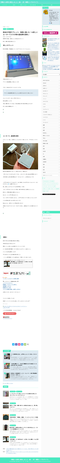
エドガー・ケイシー (46, 183)
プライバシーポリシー (47, 218)
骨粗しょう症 (45, 191)
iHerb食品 (52, 181)
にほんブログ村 (6, 307)
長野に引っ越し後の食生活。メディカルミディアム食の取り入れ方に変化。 (53, 49)
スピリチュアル (54, 183)
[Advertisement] (20, 16)
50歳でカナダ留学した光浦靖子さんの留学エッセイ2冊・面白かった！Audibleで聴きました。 (54, 53)
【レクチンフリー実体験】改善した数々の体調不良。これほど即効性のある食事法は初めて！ (53, 44)
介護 (54, 186)
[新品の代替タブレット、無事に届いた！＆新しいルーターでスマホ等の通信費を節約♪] (22, 344)
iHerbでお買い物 (33, 4)
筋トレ (53, 188)
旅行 (42, 4)
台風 (49, 188)
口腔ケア (44, 188)
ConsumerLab (45, 181)
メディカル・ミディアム (47, 186)
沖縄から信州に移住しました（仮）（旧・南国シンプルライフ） (20, 2)
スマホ (5, 383)
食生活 (14, 4)
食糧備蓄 (57, 188)
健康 (51, 4)
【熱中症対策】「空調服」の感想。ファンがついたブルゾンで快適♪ (24, 417)
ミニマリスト (4, 4)
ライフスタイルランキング (7, 318)
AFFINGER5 (49, 461)
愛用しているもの (23, 4)
